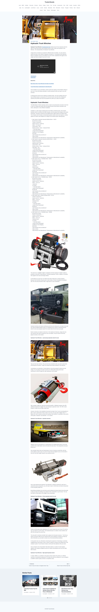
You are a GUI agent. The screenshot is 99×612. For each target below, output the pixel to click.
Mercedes (50, 7)
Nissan (62, 7)
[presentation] (30, 580)
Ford (64, 5)
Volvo (58, 10)
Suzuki (41, 10)
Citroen (40, 5)
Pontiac (71, 7)
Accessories (59, 5)
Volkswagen (53, 10)
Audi (20, 5)
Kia (23, 7)
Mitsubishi (58, 7)
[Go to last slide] (24, 586)
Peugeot (67, 7)
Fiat (51, 5)
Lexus (38, 7)
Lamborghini (27, 7)
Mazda (45, 7)
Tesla (45, 10)
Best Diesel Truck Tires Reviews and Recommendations (67, 590)
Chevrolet (31, 5)
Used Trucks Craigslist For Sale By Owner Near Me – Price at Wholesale (49, 590)
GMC (67, 5)
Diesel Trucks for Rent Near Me (63, 564)
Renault (78, 7)
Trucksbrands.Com (46, 46)
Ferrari (48, 5)
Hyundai (75, 5)
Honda (70, 5)
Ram (75, 7)
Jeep (20, 7)
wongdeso (26, 592)
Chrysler (36, 5)
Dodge (44, 5)
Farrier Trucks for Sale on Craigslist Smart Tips (38, 564)
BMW (23, 5)
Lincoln (41, 7)
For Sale (54, 5)
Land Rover (33, 7)
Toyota (48, 10)
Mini (54, 7)
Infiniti (79, 5)
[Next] (75, 586)
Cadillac (26, 5)
